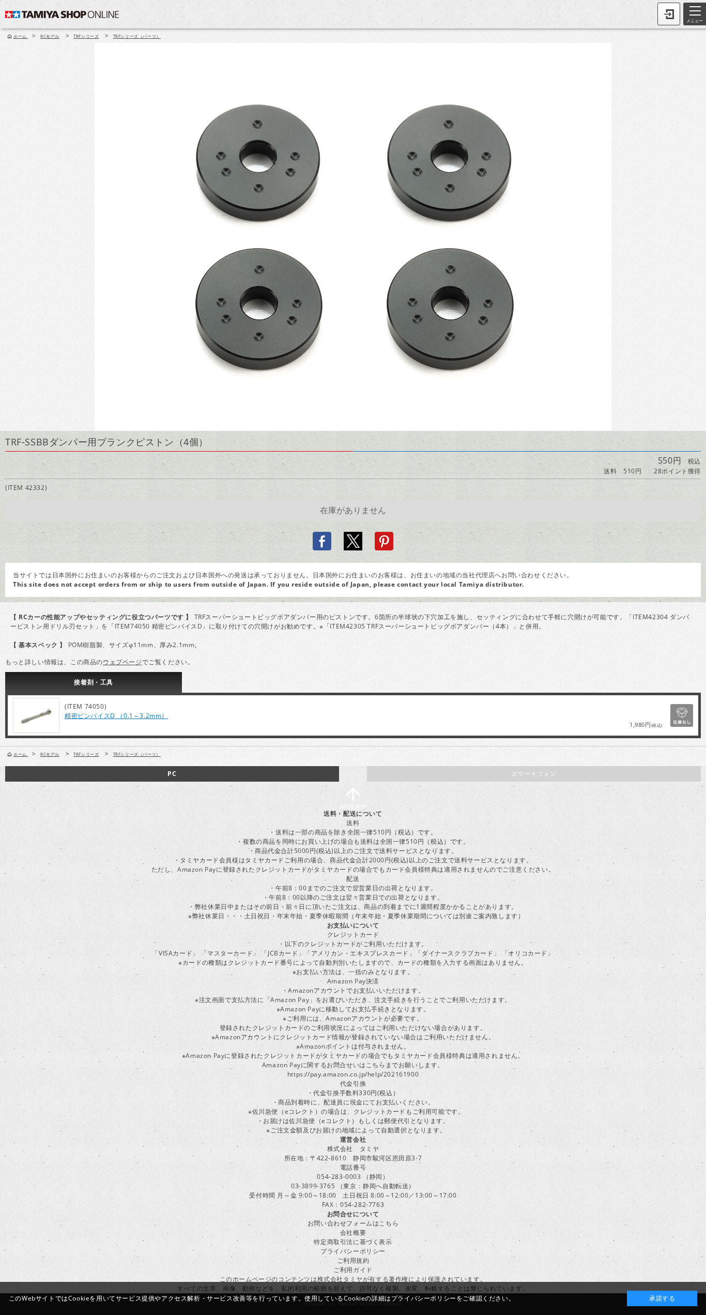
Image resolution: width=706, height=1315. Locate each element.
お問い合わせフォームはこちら (353, 1223)
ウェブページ (122, 662)
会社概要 (353, 1232)
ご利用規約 (353, 1260)
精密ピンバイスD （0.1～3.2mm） (116, 715)
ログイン (669, 14)
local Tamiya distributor (481, 584)
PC (171, 773)
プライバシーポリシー (353, 1251)
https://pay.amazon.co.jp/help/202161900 (353, 1074)
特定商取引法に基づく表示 (353, 1241)
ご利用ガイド (353, 1269)
